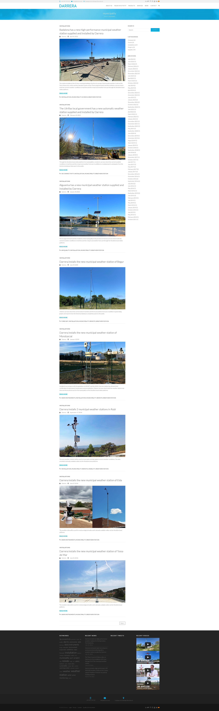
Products (131, 5)
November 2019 (133, 138)
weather (66, 671)
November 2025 (133, 73)
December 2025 (133, 71)
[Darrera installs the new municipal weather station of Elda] (92, 507)
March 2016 (131, 191)
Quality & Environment (89, 707)
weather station (94, 97)
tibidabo (69, 666)
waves (60, 671)
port (71, 658)
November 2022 (133, 102)
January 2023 (132, 100)
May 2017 (131, 167)
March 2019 (131, 143)
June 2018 (131, 152)
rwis (74, 661)
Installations (64, 26)
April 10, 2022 (74, 36)
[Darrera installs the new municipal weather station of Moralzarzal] (92, 363)
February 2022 (132, 116)
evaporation (62, 649)
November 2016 (133, 176)
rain (60, 661)
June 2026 (131, 61)
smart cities (71, 664)
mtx (76, 655)
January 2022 (132, 119)
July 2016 (131, 183)
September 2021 (133, 126)
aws (79, 642)
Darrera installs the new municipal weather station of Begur (91, 261)
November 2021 (133, 124)
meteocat (61, 655)
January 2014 (132, 207)
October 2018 (132, 147)
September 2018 (133, 150)
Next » (122, 623)
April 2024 (131, 90)
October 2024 (132, 83)
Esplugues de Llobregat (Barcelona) (94, 1)
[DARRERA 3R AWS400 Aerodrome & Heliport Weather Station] (147, 657)
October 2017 (132, 159)
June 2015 (131, 195)
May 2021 (131, 128)
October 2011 (132, 219)
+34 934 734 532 (65, 1)
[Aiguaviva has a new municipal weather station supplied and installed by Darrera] (92, 215)
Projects (130, 47)
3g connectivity (67, 173)
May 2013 (131, 214)
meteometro (67, 655)
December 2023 (133, 92)
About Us (109, 5)
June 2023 (131, 97)
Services (140, 5)
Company (131, 40)
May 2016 (131, 188)
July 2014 (131, 200)
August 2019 (131, 140)
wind (69, 675)
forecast (64, 321)
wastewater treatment (74, 668)
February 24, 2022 (75, 115)
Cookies (80, 707)
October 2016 (132, 179)
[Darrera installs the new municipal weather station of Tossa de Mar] (92, 581)
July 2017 (131, 162)
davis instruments (68, 398)
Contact (153, 5)
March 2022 (131, 114)
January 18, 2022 (75, 192)
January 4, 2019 (74, 339)
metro (72, 655)
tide (73, 666)
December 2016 (133, 174)
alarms (66, 642)
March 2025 (131, 80)
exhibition (70, 649)
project (76, 658)
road (71, 661)
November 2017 (133, 157)
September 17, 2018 (76, 412)
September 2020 (133, 131)
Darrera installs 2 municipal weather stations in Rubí (87, 409)
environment (73, 647)
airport (77, 639)
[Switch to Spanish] (159, 1)
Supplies (130, 49)
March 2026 (131, 64)
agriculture (73, 639)
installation (66, 97)
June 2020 (131, 133)
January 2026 (132, 68)
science (85, 97)
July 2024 (131, 85)
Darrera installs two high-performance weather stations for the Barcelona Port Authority (96, 641)
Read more (63, 93)
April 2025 (131, 78)
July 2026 (131, 59)
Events (130, 42)
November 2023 (133, 95)
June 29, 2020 (74, 265)
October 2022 (132, 104)
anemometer (73, 642)
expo (75, 649)
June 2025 (131, 76)
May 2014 (131, 202)
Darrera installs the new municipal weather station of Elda (90, 480)
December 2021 (133, 121)
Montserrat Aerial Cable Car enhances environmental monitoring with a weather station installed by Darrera (96, 650)
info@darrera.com (77, 1)
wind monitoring (67, 676)
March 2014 (131, 205)
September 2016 (133, 181)
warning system (64, 668)
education (65, 647)
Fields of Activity (120, 5)
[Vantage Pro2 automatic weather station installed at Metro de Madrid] (147, 644)
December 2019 (133, 135)
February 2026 (132, 66)
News (146, 5)
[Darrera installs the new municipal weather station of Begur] (92, 288)
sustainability (63, 666)
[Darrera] (68, 5)
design (61, 647)
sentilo (66, 663)
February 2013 (132, 217)
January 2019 (132, 145)
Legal (70, 707)
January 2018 (132, 155)
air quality (65, 250)
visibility (91, 469)
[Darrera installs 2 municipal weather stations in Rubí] (92, 436)
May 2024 (131, 88)
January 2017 (132, 171)
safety (77, 661)
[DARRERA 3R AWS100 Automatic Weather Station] (147, 683)
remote (92, 321)
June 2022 (131, 109)
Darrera (63, 36)
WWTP (69, 678)
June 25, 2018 (74, 558)
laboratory (79, 653)
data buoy (61, 645)
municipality (77, 97)
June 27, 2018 (74, 483)
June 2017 (131, 164)
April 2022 (131, 112)
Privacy (74, 707)
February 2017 (132, 169)
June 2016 (131, 186)
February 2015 (132, 198)
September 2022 (133, 107)
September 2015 (133, 193)
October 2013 (132, 210)
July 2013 (131, 212)
